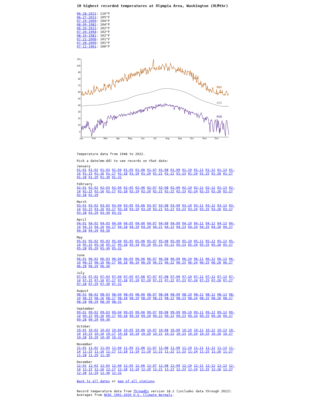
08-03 (105, 294)
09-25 (204, 316)
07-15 (87, 280)
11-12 (210, 348)
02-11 (199, 187)
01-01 (82, 170)
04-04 (117, 223)
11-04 (117, 348)
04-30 (105, 230)
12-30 (105, 373)
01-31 (117, 177)
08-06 (140, 294)
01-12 (210, 170)
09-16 (99, 316)
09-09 (175, 312)
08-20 (146, 298)
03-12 (210, 205)
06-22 (169, 262)
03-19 (134, 209)
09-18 (122, 316)
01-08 (163, 170)
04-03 (105, 223)
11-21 (158, 351)
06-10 (187, 259)
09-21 (158, 316)
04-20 (146, 227)
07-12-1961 (86, 46)
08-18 (122, 298)
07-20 (146, 280)
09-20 (146, 316)
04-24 (193, 227)
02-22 (169, 191)
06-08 (163, 259)
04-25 (204, 227)
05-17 (111, 244)
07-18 (122, 280)
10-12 (210, 330)
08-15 (87, 298)
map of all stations (136, 381)
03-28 (82, 213)
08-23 (181, 298)
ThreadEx (141, 391)
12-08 (163, 365)
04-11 (199, 223)
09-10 (187, 312)
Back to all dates (93, 381)
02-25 (204, 191)
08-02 (93, 294)
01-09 (175, 170)
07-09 (175, 276)
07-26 (216, 280)
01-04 (117, 170)
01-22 (169, 173)
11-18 (122, 351)
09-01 (82, 312)
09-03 (105, 312)
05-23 (181, 244)
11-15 (87, 351)
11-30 (105, 355)
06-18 (122, 262)
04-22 (169, 227)
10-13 (222, 330)
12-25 (204, 369)
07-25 (204, 280)
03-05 (128, 205)
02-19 (134, 191)
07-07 (152, 276)
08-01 (82, 294)
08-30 (105, 302)
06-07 (152, 259)
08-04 (117, 294)
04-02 (93, 223)
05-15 (87, 244)
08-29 (93, 302)
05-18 (122, 244)
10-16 (99, 333)
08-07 (152, 294)
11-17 (111, 351)
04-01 (82, 223)
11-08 (163, 348)
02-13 (222, 187)
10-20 (146, 333)
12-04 (117, 365)
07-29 (93, 284)
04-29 (93, 230)
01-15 (87, 173)
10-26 (216, 333)
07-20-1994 (86, 32)
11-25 (204, 351)
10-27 (228, 333)
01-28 (82, 177)
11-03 (105, 348)
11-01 (82, 348)
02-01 (82, 187)
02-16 (99, 191)
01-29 (93, 177)
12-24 (193, 369)
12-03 (105, 365)
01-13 (222, 170)
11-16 (99, 351)
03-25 (204, 209)
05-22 (169, 244)
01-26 (216, 173)
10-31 (117, 337)
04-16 (99, 227)
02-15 (87, 191)
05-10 (187, 241)
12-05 (128, 365)
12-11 (199, 365)
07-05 (128, 276)
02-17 (111, 191)
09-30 (105, 319)
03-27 (228, 209)
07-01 (82, 276)
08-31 (117, 302)
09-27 (228, 316)
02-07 (152, 187)
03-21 (158, 209)
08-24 (193, 298)
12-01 (82, 365)
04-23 (181, 227)
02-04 (117, 187)
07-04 (117, 276)
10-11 (199, 330)
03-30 (105, 213)
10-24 (193, 333)
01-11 (199, 170)
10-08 (163, 330)
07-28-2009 (86, 43)
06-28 (82, 266)
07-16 (99, 280)
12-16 (99, 369)
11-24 (193, 351)
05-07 (152, 241)
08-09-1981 (86, 24)
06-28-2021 (86, 13)
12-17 (111, 369)
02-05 (128, 187)
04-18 (122, 227)
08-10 (187, 294)
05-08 (163, 241)
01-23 (181, 173)
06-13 (222, 259)
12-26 (216, 369)
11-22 (169, 351)
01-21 (158, 173)
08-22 (169, 298)
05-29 (93, 248)
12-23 (181, 369)
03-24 (193, 209)
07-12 (210, 276)
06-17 (111, 262)
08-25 (204, 298)
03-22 (169, 209)
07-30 (105, 284)
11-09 (175, 348)
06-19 (134, 262)
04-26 (216, 227)
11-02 (93, 348)
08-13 (222, 294)
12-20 (146, 369)
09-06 (140, 312)
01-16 (99, 173)
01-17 (111, 173)
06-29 (93, 266)
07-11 (199, 276)
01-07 (152, 170)
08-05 (128, 294)
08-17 (111, 298)
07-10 (187, 276)
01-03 (105, 170)
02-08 (163, 187)
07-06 (140, 276)
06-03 (105, 259)
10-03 (105, 330)
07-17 (111, 280)
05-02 (93, 241)
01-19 (134, 173)
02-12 (210, 187)
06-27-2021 (86, 17)
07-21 (158, 280)
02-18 (122, 191)
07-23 (181, 280)
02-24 (193, 191)
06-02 (93, 259)
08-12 (210, 294)
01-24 (193, 173)
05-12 (210, 241)
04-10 (187, 223)
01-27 (228, 173)
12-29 (93, 373)
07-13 (222, 276)
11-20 (146, 351)
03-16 (99, 209)
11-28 (82, 355)
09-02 (93, 312)
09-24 (193, 316)
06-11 (199, 259)
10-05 (128, 330)
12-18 (122, 369)
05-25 (204, 244)
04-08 (163, 223)
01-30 (105, 177)
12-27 (228, 369)
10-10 (187, 330)
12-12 (210, 365)
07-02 (93, 276)
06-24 (193, 262)
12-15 (87, 369)
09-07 (152, 312)
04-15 (87, 227)
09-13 (222, 312)
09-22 (169, 316)
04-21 (158, 227)
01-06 (140, 170)
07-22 (169, 280)
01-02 (93, 170)
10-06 (140, 330)
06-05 (128, 259)
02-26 (216, 191)
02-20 (146, 191)
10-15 (87, 333)
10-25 (204, 333)
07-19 (134, 280)
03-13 (222, 205)
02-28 (82, 195)
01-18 (122, 173)
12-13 (222, 365)
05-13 (222, 241)
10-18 (122, 333)
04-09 (175, 223)
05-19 (134, 244)
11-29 (93, 355)
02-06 (140, 187)
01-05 (128, 170)
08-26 (216, 298)
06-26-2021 (86, 28)
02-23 (181, 191)
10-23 (181, 333)
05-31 (117, 248)
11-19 (134, 351)
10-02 (93, 330)
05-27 (228, 244)
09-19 (134, 316)
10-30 (105, 337)
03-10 (187, 205)
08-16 (99, 298)
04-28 (82, 230)
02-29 (93, 195)
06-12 (210, 259)
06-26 (216, 262)
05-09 (175, 241)
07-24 (193, 280)
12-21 (158, 369)
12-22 (169, 369)
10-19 (134, 333)
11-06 (140, 348)
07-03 (105, 276)
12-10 (187, 365)
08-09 (175, 294)
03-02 (93, 205)
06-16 (99, 262)
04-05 (128, 223)
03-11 (199, 205)
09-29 (93, 319)
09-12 (210, 312)
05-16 (99, 244)
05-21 (158, 244)
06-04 (117, 259)
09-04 (117, 312)
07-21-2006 (86, 39)
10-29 (93, 337)
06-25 (204, 262)
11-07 (152, 348)
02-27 (228, 191)
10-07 (152, 330)
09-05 (128, 312)
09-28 (82, 319)
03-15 (87, 209)
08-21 (158, 298)
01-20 (146, 173)
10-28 (82, 337)
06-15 (87, 262)
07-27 (228, 280)
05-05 (128, 241)
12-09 (175, 365)
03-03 (105, 205)
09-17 (111, 316)
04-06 (140, 223)
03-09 (175, 205)
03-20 (146, 209)
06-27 (228, 262)
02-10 (187, 187)
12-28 (82, 373)
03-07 (152, 205)
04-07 (152, 223)
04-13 (222, 223)
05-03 (105, 241)
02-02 (93, 187)
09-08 (163, 312)
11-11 (199, 348)
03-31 (117, 213)
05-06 (140, 241)
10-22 (169, 333)
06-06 (140, 259)
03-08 (163, 205)
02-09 (175, 187)
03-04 (117, 205)
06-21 (158, 262)
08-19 (134, 298)
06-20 (146, 262)
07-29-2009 (86, 21)
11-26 (216, 351)
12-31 (117, 373)
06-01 (82, 259)
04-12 (210, 223)
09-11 (199, 312)
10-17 (111, 333)
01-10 (187, 170)
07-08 (163, 276)
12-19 (134, 369)
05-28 (82, 248)
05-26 (216, 244)
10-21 (158, 333)
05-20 (146, 244)
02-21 (158, 191)
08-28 (82, 302)
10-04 (117, 330)
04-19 (134, 227)
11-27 (228, 351)
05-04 (117, 241)
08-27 (228, 298)
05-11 (199, 241)
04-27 (228, 227)
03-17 (111, 209)
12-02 (93, 365)
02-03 (105, 187)
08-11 (199, 294)
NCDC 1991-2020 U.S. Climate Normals (138, 395)
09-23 (181, 316)
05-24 (193, 244)
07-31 (117, 284)
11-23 (181, 351)
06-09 (175, 259)
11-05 (128, 348)
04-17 (111, 227)
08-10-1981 (86, 35)
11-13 (222, 348)
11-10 (187, 348)
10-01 (82, 330)
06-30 (105, 266)
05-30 (105, 248)
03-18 (122, 209)
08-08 (163, 294)
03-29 (93, 213)
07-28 (82, 284)
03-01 (82, 205)
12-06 (140, 365)
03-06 (140, 205)
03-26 (216, 209)
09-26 (216, 316)
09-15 (87, 316)
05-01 (82, 241)
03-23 (181, 209)
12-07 (152, 365)
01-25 (204, 173)
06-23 (181, 262)
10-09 (175, 330)
